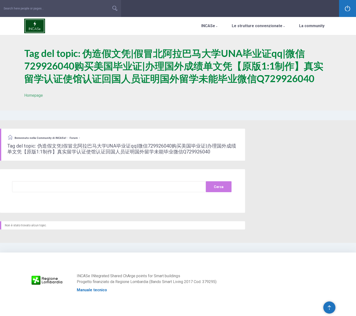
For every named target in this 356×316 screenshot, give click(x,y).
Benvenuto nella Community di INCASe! (40, 138)
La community (312, 26)
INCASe (209, 26)
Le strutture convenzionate (258, 26)
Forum (74, 138)
